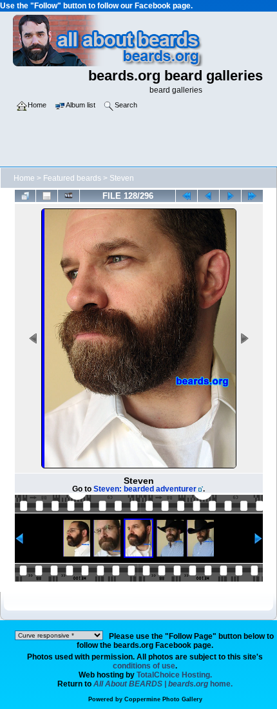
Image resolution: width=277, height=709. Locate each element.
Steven (122, 178)
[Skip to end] (252, 196)
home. (163, 683)
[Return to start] (186, 196)
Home (24, 178)
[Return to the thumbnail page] (25, 196)
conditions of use (144, 665)
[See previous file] (208, 196)
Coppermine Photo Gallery (163, 699)
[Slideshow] (68, 196)
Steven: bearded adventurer (144, 488)
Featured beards (72, 178)
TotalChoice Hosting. (174, 674)
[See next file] (230, 196)
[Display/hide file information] (46, 196)
